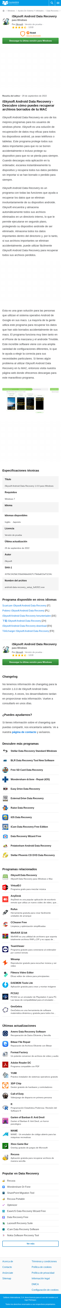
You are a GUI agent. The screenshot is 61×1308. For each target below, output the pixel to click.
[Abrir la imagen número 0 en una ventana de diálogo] (25, 400)
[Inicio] (3, 10)
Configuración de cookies (45, 1290)
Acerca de (7, 1261)
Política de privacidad (43, 1273)
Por (17, 24)
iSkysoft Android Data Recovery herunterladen (26, 616)
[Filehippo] (10, 3)
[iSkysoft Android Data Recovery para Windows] (5, 21)
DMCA (35, 1284)
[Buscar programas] (52, 3)
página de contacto (24, 732)
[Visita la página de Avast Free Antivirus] (30, 34)
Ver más (30, 1243)
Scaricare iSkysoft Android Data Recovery (24, 605)
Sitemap (6, 1278)
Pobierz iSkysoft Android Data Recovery (23, 610)
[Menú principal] (58, 3)
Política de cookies (42, 1267)
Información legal (41, 1278)
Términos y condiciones (44, 1261)
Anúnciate (7, 1273)
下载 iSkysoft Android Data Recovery (21, 621)
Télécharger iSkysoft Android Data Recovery (25, 631)
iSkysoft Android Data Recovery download (24, 626)
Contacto (7, 1267)
